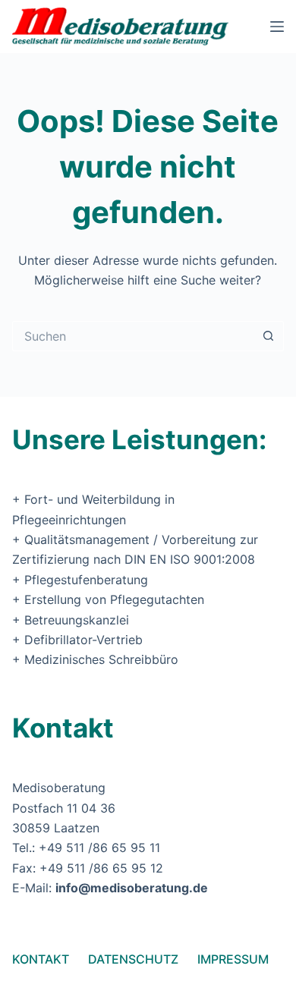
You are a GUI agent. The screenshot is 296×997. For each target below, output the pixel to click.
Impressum (233, 959)
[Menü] (277, 26)
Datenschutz (133, 959)
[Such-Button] (268, 336)
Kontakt (40, 959)
